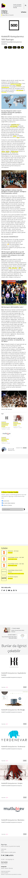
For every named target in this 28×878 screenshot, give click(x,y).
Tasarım (6, 868)
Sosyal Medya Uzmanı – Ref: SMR (16, 557)
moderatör (10, 552)
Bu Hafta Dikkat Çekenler (9, 503)
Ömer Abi (14, 267)
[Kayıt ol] (24, 509)
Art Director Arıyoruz (13, 576)
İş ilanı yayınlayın (4, 872)
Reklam (2, 868)
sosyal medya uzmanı (12, 559)
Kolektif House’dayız (15, 83)
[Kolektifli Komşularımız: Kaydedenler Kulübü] (6, 418)
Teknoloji (11, 868)
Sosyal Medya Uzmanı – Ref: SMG (16, 563)
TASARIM (24, 760)
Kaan (10, 267)
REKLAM (24, 447)
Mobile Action (14, 151)
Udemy (3, 151)
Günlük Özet (6, 501)
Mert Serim (10, 448)
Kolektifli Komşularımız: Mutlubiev (5, 439)
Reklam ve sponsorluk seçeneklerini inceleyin (11, 874)
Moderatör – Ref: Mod (13, 551)
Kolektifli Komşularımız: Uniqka (17, 423)
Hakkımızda (3, 849)
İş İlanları (23, 12)
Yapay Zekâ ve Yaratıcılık (7, 15)
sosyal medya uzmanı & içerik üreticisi (16, 573)
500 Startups (19, 90)
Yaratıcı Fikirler (4, 863)
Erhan (14, 135)
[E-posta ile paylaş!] (22, 47)
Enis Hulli (4, 91)
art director (10, 578)
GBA (20, 267)
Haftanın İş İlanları (7, 505)
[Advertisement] (14, 529)
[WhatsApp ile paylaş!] (18, 47)
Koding (7, 151)
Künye (2, 850)
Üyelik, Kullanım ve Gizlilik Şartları (8, 852)
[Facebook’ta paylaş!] (5, 47)
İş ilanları (4, 548)
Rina (18, 137)
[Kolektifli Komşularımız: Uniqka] (18, 418)
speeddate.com (15, 124)
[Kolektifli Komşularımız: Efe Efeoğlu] (14, 699)
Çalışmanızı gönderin (5, 871)
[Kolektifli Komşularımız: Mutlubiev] (6, 434)
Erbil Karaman (14, 126)
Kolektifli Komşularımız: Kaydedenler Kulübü (5, 424)
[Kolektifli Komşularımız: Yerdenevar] (14, 735)
